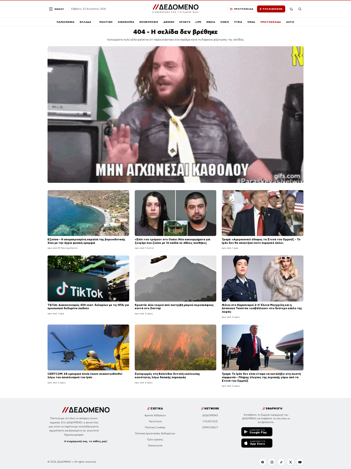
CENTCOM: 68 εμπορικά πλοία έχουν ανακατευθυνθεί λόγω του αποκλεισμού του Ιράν (85, 375)
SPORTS (184, 22)
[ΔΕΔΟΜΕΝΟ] (86, 410)
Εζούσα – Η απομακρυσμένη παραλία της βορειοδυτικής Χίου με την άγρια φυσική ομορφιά (86, 241)
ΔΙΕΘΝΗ (168, 22)
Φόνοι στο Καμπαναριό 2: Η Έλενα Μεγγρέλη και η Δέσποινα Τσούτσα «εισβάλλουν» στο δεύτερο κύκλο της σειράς (262, 308)
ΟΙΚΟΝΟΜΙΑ (126, 22)
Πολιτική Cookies (155, 427)
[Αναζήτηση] (299, 9)
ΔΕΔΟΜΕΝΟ (210, 415)
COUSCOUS (210, 421)
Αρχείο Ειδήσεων (155, 415)
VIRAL (251, 22)
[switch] (291, 9)
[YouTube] (299, 462)
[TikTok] (281, 462)
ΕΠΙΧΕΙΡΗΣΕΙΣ (148, 22)
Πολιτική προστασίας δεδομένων (155, 433)
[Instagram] (271, 462)
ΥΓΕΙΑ (238, 22)
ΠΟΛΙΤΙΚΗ (106, 22)
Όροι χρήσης (155, 439)
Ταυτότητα (155, 421)
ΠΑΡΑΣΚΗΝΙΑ (66, 22)
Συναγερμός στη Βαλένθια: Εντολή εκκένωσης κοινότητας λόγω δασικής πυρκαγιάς (167, 375)
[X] (290, 462)
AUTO (290, 22)
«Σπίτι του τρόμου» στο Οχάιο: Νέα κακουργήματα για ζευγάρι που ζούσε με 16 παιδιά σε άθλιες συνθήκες (172, 241)
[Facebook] (262, 462)
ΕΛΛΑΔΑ (85, 22)
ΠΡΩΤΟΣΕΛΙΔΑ (271, 22)
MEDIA (210, 22)
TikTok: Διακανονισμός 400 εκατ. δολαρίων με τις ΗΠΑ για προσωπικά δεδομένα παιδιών (88, 306)
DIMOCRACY (210, 427)
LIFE (198, 22)
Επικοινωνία (155, 445)
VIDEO (224, 22)
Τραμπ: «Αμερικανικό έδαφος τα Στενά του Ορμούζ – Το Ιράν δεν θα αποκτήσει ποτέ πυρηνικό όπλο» (261, 241)
